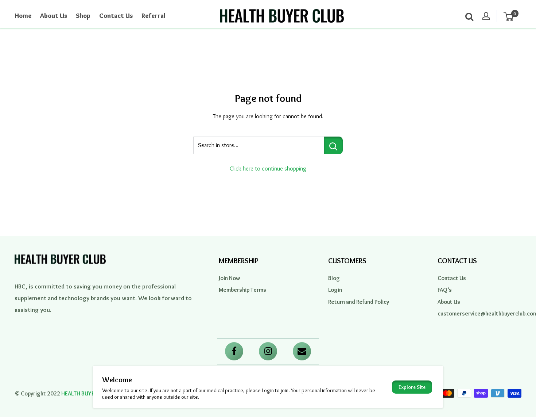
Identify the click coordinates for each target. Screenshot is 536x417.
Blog (334, 278)
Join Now (229, 278)
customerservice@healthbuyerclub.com (479, 313)
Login (335, 289)
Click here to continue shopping (268, 168)
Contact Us (116, 16)
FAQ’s (445, 289)
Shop (83, 16)
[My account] (486, 16)
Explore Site (412, 387)
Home (23, 16)
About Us (53, 16)
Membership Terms (242, 289)
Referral (153, 16)
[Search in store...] (333, 145)
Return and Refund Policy (358, 301)
